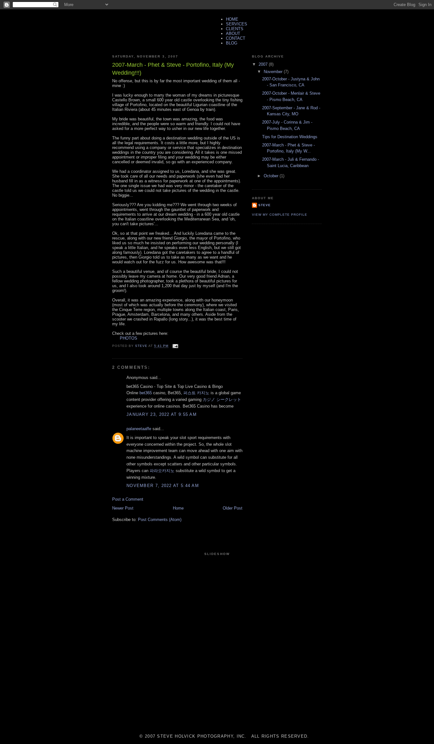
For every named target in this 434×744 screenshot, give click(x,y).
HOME (232, 19)
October (272, 175)
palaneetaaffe (138, 428)
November (274, 71)
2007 (264, 64)
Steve (264, 205)
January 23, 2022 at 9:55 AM (161, 414)
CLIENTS (234, 28)
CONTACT (235, 38)
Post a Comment (127, 499)
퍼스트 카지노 (196, 392)
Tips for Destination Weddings (289, 136)
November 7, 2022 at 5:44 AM (162, 485)
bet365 (145, 392)
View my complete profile (279, 214)
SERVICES (236, 24)
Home (178, 508)
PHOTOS (124, 338)
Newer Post (122, 508)
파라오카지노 (162, 470)
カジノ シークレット (222, 399)
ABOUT (233, 33)
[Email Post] (175, 346)
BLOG (231, 43)
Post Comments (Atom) (159, 519)
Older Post (232, 508)
